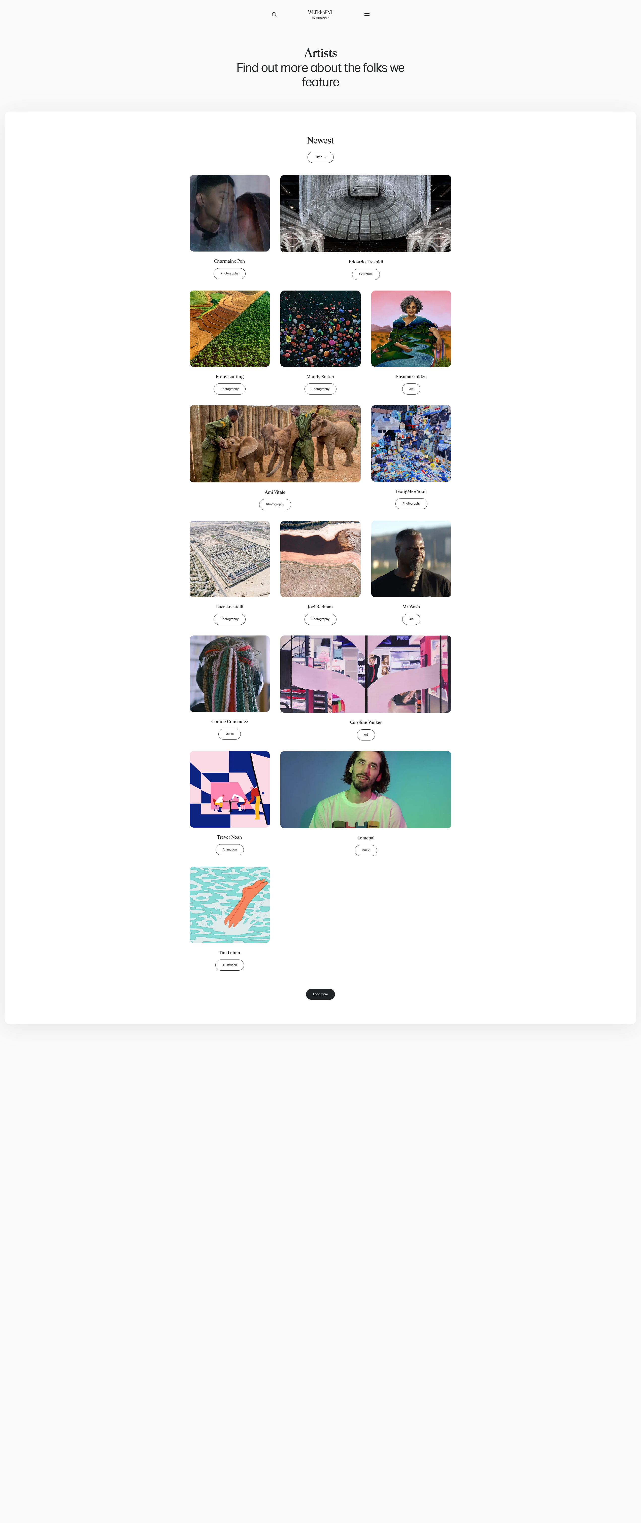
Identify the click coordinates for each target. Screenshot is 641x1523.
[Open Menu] (367, 14)
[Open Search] (274, 14)
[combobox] (321, 157)
